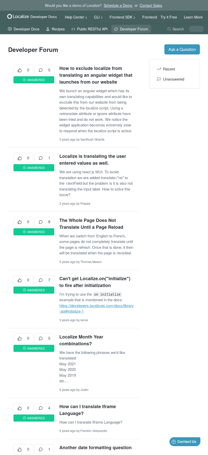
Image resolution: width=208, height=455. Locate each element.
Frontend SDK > (122, 17)
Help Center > (76, 17)
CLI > (98, 17)
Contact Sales (151, 5)
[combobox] (185, 29)
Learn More (193, 17)
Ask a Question (182, 49)
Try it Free (169, 17)
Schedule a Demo (118, 5)
